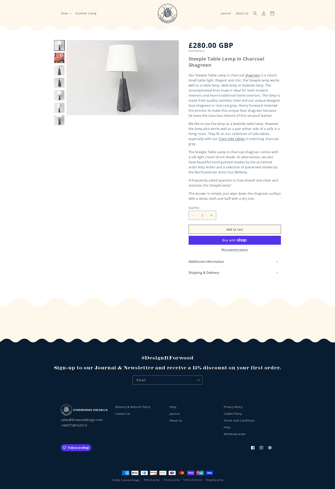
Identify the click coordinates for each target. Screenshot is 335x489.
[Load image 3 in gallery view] (59, 70)
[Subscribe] (198, 380)
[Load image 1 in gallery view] (59, 45)
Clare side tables (232, 139)
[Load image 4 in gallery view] (59, 83)
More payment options (235, 249)
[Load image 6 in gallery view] (59, 108)
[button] (66, 13)
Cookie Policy (233, 414)
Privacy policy (172, 479)
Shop (172, 407)
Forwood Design (130, 480)
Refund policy (152, 479)
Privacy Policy (233, 407)
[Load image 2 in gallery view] (59, 58)
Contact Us (122, 414)
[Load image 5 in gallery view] (59, 95)
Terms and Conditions (239, 420)
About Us (242, 13)
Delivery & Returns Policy (132, 407)
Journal (226, 13)
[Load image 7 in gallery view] (59, 120)
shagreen (252, 75)
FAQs (227, 427)
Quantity (194, 207)
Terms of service (192, 479)
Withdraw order (235, 434)
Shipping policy (214, 479)
